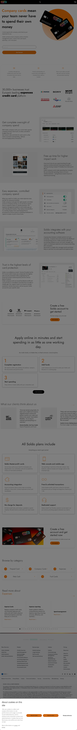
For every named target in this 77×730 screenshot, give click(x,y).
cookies (15, 725)
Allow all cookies (34, 715)
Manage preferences (67, 715)
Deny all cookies (50, 715)
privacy (3, 727)
